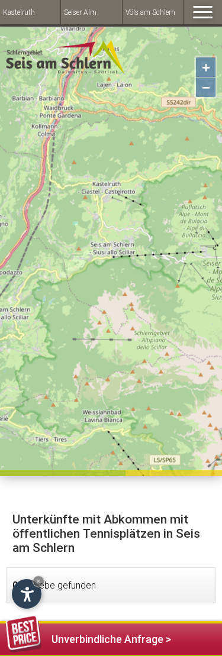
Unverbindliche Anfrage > (111, 639)
